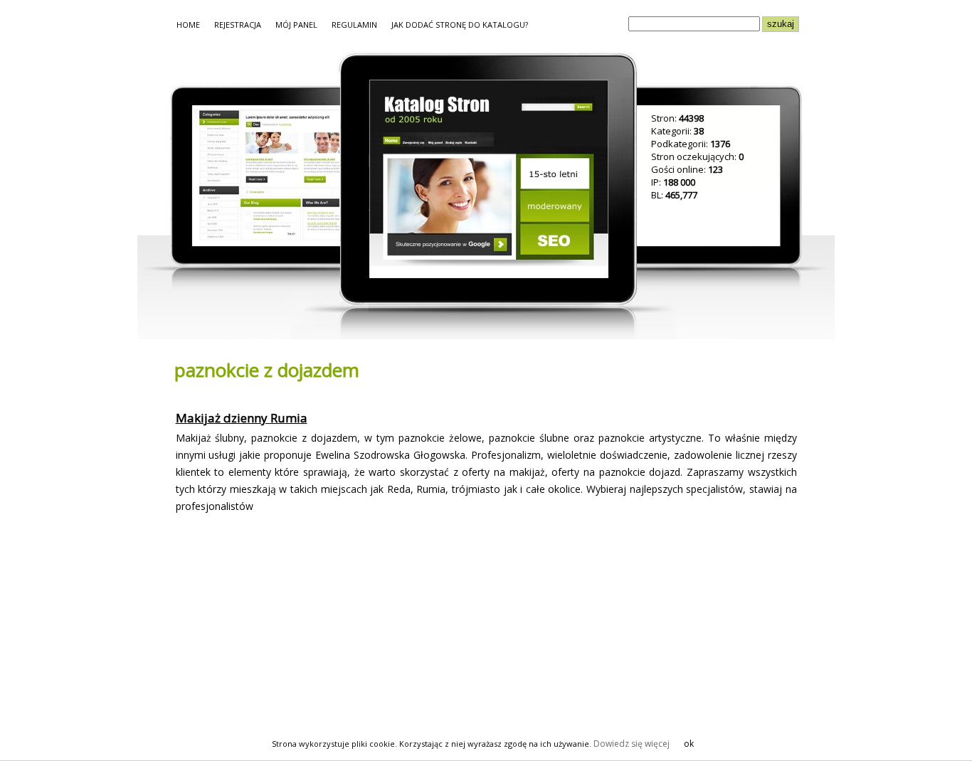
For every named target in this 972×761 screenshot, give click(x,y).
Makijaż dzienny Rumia (241, 418)
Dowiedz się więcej (631, 744)
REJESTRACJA (237, 24)
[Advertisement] (291, 625)
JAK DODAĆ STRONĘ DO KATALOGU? (459, 24)
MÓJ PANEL (296, 24)
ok (689, 744)
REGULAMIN (354, 24)
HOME (188, 24)
